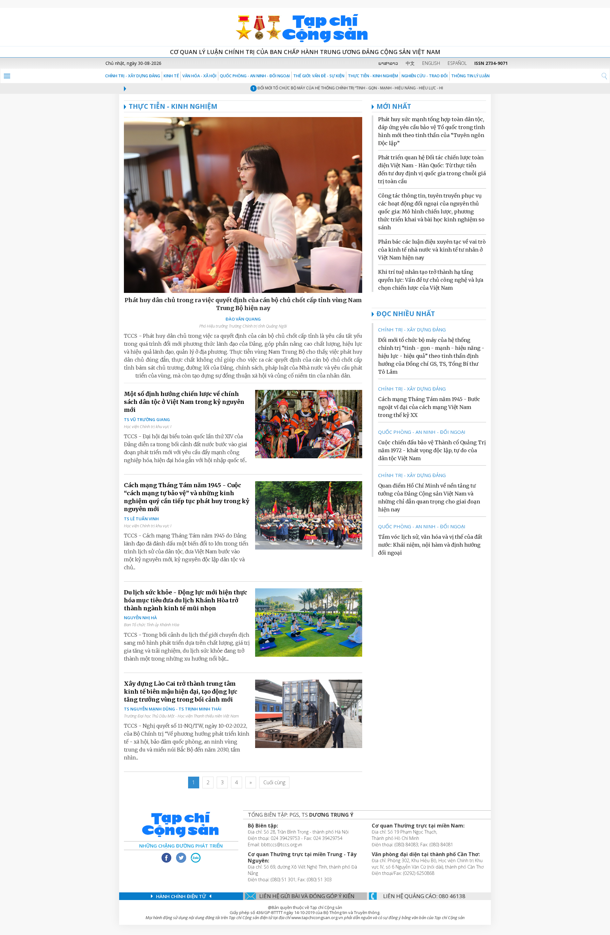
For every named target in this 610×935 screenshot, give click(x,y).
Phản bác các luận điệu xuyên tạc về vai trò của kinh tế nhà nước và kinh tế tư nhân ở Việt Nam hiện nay (432, 250)
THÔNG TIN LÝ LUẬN (470, 76)
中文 (410, 63)
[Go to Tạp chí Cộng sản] (305, 27)
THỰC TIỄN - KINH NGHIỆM (373, 76)
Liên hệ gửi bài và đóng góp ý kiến (307, 896)
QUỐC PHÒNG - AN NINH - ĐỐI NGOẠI (255, 76)
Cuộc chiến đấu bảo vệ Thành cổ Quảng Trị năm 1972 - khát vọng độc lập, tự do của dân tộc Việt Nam (432, 450)
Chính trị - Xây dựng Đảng (132, 76)
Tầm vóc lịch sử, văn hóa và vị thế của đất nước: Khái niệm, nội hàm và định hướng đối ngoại (430, 545)
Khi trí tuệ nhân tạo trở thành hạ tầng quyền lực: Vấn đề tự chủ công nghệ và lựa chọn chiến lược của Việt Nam (430, 280)
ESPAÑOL (457, 63)
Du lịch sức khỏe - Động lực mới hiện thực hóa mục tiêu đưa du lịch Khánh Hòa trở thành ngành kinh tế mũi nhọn (185, 600)
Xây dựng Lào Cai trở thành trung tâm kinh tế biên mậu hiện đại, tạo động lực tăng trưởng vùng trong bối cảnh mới (180, 691)
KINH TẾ (171, 76)
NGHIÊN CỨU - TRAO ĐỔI (425, 76)
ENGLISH (431, 63)
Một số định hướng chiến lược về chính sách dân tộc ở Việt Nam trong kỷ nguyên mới (184, 401)
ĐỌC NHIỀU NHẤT (405, 313)
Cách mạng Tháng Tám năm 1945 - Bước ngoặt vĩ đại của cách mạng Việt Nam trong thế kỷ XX (429, 407)
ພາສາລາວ (388, 63)
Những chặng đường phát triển (181, 845)
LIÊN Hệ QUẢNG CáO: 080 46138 (424, 896)
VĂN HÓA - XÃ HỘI (199, 76)
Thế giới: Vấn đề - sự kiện (318, 76)
